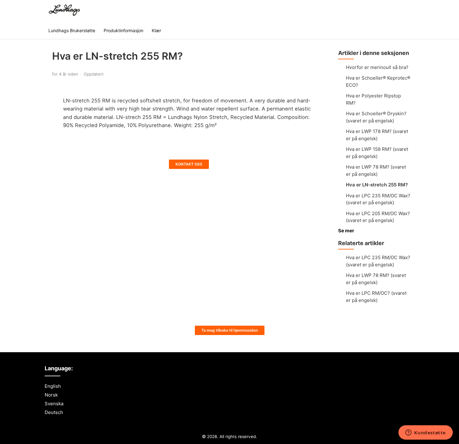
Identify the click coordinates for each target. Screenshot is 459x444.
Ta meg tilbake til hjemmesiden (229, 330)
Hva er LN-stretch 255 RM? (377, 185)
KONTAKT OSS (188, 164)
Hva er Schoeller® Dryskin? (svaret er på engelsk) (376, 117)
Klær (156, 30)
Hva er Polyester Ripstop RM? (373, 99)
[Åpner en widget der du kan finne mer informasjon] (425, 433)
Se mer (346, 231)
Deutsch (54, 412)
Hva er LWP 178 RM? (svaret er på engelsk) (377, 134)
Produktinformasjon (123, 30)
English (53, 386)
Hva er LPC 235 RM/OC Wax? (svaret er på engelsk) (378, 199)
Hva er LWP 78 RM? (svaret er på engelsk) (376, 170)
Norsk (51, 395)
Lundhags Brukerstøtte (71, 30)
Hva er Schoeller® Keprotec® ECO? (378, 81)
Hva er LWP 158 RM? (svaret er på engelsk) (377, 152)
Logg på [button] (398, 10)
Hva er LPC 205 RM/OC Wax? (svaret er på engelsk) (378, 217)
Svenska (54, 404)
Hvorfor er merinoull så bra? (377, 67)
